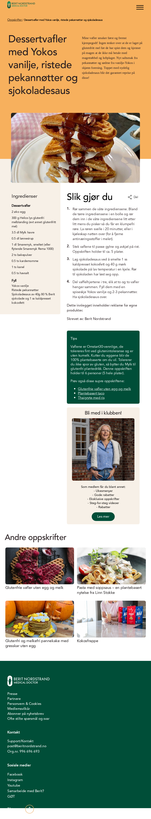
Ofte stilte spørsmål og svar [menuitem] (28, 718)
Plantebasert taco (91, 393)
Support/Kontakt (20, 741)
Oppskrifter (14, 20)
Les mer (103, 516)
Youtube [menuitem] (13, 785)
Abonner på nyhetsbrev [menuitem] (25, 713)
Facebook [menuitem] (15, 774)
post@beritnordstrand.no (26, 746)
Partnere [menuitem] (14, 699)
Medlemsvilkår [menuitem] (18, 708)
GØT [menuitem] (11, 796)
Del (136, 197)
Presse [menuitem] (12, 694)
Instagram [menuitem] (15, 780)
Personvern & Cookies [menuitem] (24, 704)
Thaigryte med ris (91, 398)
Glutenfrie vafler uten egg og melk (104, 389)
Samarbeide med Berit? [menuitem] (25, 791)
